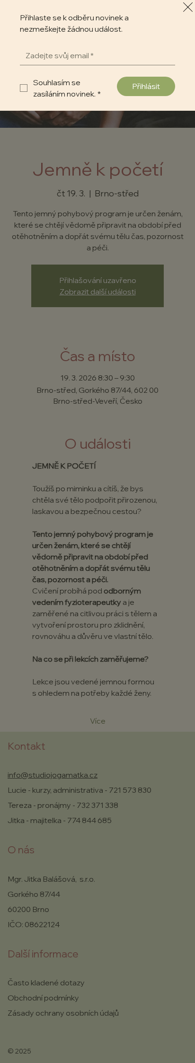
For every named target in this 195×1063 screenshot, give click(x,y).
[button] (188, 7)
